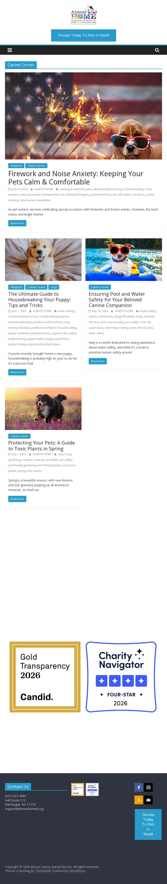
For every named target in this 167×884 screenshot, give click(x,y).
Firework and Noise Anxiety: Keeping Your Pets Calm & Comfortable (75, 177)
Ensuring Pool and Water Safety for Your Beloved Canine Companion (117, 299)
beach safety (147, 311)
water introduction (141, 328)
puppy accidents (18, 333)
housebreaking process (22, 316)
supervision (96, 328)
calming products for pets (76, 189)
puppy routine (35, 339)
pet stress (138, 194)
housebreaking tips (20, 322)
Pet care (94, 322)
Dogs (53, 287)
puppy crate (59, 333)
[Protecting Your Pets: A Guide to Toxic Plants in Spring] (43, 390)
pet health (51, 460)
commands (105, 316)
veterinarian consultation (35, 200)
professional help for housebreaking (53, 328)
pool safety (132, 322)
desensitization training (107, 189)
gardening (14, 460)
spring (21, 471)
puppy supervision (57, 339)
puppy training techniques (44, 344)
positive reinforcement (48, 322)
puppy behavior (40, 333)
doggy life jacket (124, 316)
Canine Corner (36, 166)
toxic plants (34, 471)
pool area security (111, 322)
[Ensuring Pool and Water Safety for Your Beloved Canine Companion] (123, 241)
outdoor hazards (33, 460)
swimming (111, 328)
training (123, 328)
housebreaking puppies (53, 316)
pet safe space (122, 194)
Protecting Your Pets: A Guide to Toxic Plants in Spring (41, 445)
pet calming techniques (74, 194)
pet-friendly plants (49, 465)
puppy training (17, 344)
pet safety (66, 460)
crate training (66, 311)
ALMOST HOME (44, 189)
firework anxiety (133, 189)
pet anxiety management (43, 194)
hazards (149, 316)
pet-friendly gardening (22, 465)
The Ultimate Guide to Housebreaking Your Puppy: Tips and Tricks (39, 299)
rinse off (145, 322)
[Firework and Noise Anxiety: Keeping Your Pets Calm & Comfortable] (83, 75)
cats (60, 454)
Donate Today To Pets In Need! (83, 35)
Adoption (16, 166)
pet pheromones (100, 194)
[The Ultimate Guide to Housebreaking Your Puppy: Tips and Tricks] (43, 241)
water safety (96, 333)
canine (93, 316)
